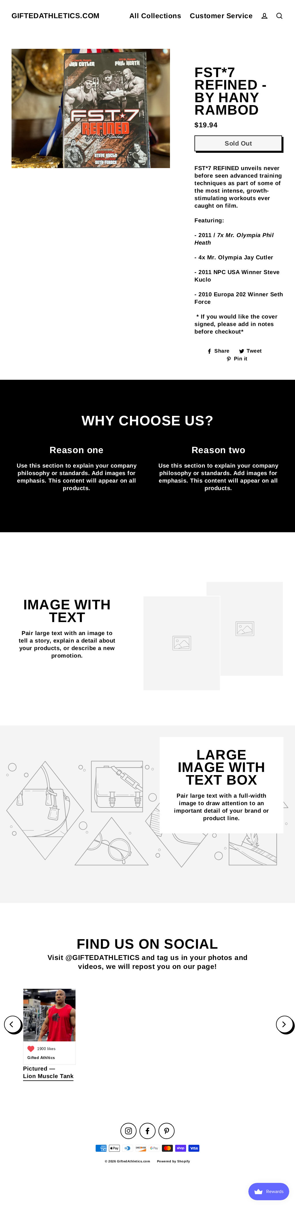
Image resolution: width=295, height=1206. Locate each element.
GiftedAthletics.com (56, 15)
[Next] (284, 1024)
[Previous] (12, 1024)
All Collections (155, 16)
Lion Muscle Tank (48, 1076)
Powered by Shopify (173, 1161)
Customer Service (221, 16)
